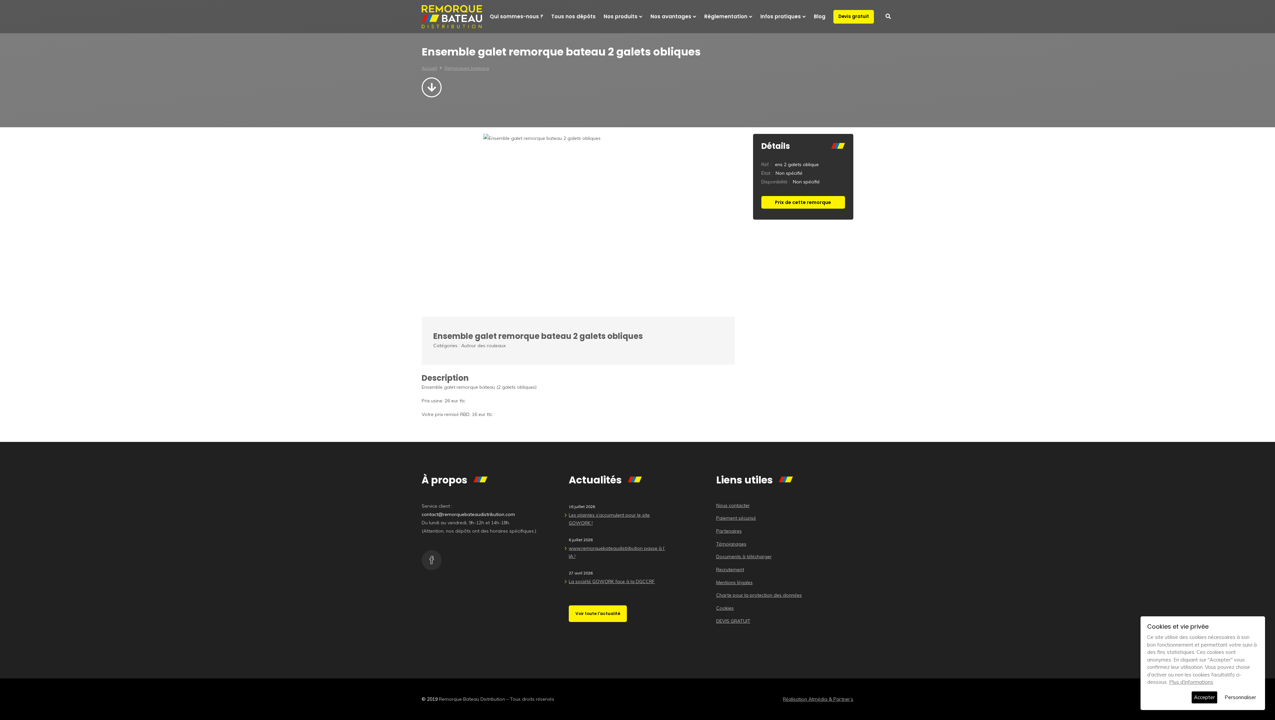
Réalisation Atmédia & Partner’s (818, 699)
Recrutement (730, 569)
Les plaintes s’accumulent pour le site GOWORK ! (609, 519)
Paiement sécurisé (736, 518)
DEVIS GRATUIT (733, 621)
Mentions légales (734, 582)
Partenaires (729, 531)
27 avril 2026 (581, 572)
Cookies (725, 608)
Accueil (429, 68)
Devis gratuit (853, 16)
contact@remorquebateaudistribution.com (468, 514)
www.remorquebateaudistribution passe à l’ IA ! (617, 552)
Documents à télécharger (744, 557)
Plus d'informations (1191, 682)
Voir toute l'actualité (597, 613)
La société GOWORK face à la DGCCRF (612, 581)
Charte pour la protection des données (759, 595)
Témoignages (731, 544)
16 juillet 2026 (582, 506)
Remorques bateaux (467, 68)
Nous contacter (733, 505)
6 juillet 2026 (581, 539)
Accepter (1204, 697)
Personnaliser (1240, 697)
